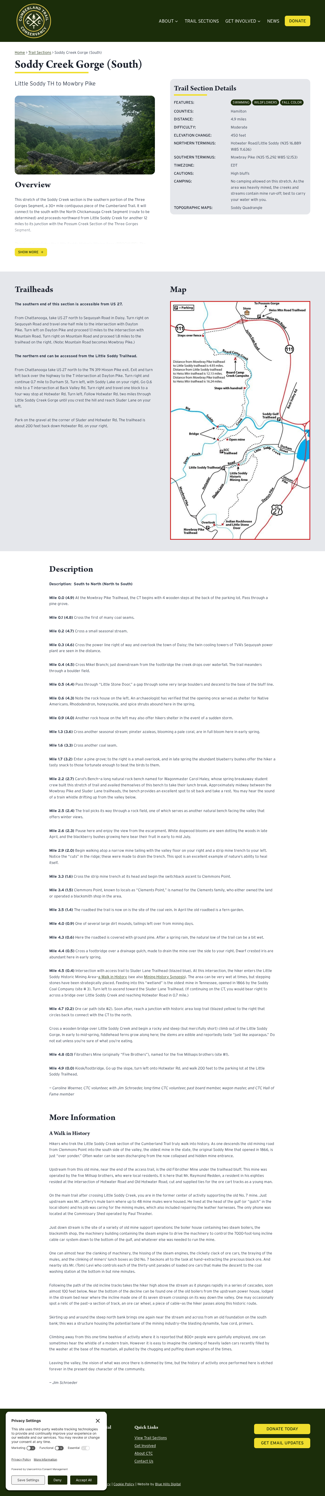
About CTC (143, 1453)
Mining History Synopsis (164, 977)
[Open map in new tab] (240, 420)
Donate (297, 21)
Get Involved (145, 1445)
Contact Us (143, 1461)
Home (20, 52)
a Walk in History (112, 977)
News (273, 21)
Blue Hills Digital (168, 1484)
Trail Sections (202, 21)
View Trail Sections (150, 1438)
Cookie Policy (123, 1484)
